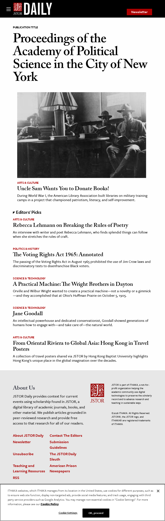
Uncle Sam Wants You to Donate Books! (63, 189)
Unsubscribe (23, 453)
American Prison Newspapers (63, 468)
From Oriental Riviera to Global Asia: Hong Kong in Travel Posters (80, 347)
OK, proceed (96, 513)
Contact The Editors (66, 435)
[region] (82, 502)
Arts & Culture (28, 183)
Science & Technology (29, 278)
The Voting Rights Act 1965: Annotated (58, 255)
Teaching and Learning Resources (29, 468)
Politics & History (26, 249)
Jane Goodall (28, 314)
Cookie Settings (68, 513)
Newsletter (139, 11)
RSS (16, 477)
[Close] (158, 491)
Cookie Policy (50, 504)
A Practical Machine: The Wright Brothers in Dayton (73, 285)
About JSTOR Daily (28, 435)
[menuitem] (139, 12)
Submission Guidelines (59, 444)
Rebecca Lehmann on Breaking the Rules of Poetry (70, 226)
